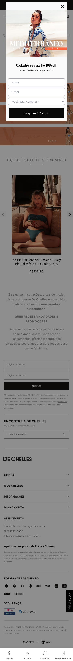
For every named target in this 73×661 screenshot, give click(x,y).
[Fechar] (62, 6)
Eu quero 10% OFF (36, 113)
